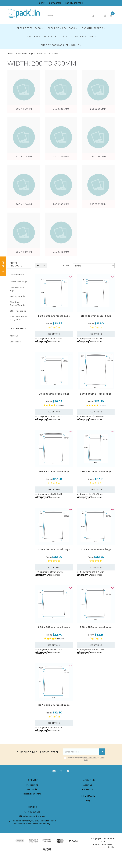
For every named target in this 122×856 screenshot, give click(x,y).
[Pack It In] (23, 13)
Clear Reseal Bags (29, 28)
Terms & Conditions (90, 758)
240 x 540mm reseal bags (96, 471)
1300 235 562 (33, 812)
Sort (66, 265)
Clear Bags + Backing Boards (45, 36)
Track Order (32, 789)
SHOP (42, 3)
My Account (32, 785)
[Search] (93, 15)
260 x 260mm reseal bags (54, 627)
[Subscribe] (102, 751)
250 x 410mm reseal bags (95, 549)
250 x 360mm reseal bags (54, 549)
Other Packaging (83, 36)
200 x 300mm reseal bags (54, 316)
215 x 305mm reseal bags (54, 393)
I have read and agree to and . (85, 759)
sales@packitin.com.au (33, 816)
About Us (14, 336)
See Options (54, 334)
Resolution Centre (32, 794)
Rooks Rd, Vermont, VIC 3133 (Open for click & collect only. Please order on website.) (33, 822)
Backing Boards (93, 28)
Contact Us (15, 341)
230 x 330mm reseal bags (54, 471)
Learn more (54, 341)
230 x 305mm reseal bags (95, 393)
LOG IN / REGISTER (74, 3)
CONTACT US (55, 3)
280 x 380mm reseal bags (96, 627)
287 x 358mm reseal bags (54, 705)
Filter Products (16, 264)
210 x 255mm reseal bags (96, 316)
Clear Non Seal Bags (62, 28)
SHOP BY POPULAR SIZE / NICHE (60, 45)
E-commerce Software (100, 847)
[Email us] (54, 771)
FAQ (88, 800)
